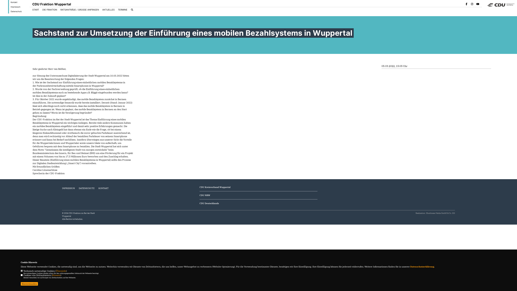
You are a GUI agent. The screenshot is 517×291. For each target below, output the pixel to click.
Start (35, 10)
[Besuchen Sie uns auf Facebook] (466, 4)
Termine (122, 10)
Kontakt (14, 2)
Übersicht (61, 271)
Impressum (15, 7)
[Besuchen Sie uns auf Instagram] (472, 4)
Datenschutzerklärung (422, 266)
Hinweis (56, 275)
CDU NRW (205, 195)
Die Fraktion (49, 10)
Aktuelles (108, 10)
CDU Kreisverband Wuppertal (215, 187)
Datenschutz (16, 11)
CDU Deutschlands (209, 203)
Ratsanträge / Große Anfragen (79, 10)
